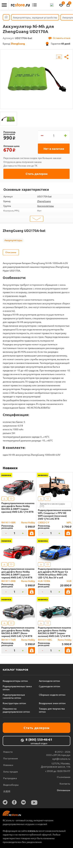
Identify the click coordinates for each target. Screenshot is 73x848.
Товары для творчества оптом (52, 710)
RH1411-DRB (8, 581)
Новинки (10, 468)
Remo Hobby (28, 522)
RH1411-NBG (45, 639)
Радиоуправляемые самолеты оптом (14, 696)
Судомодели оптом (49, 686)
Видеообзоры (11, 784)
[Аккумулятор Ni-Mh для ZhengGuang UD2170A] (8, 118)
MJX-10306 (44, 581)
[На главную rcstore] (20, 5)
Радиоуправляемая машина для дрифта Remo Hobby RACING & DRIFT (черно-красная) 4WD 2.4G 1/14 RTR (17, 507)
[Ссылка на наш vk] (23, 802)
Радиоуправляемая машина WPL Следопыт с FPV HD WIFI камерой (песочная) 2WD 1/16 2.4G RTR (54, 514)
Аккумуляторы (45, 205)
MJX (69, 581)
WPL (69, 522)
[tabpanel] (36, 76)
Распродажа (10, 778)
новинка (6, 474)
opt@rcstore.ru (61, 758)
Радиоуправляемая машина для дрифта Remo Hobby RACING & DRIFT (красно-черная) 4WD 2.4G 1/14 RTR (17, 573)
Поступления (10, 758)
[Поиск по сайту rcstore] (51, 5)
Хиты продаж (10, 771)
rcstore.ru (33, 830)
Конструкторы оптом (14, 703)
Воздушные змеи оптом (52, 703)
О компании (63, 776)
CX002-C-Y (43, 522)
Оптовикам (63, 790)
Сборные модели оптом (52, 694)
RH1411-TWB (8, 639)
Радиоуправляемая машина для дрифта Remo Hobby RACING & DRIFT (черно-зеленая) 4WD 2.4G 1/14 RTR (54, 631)
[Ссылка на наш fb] (14, 802)
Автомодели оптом (49, 680)
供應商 (6, 791)
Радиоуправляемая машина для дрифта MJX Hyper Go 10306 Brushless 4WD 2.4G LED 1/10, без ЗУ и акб (54, 573)
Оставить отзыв (61, 37)
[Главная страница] (6, 17)
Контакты (65, 783)
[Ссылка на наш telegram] (5, 802)
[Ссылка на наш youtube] (34, 802)
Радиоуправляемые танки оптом (17, 688)
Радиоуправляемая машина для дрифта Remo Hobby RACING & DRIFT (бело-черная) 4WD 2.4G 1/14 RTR (17, 631)
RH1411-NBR (8, 522)
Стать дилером (37, 174)
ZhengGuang (44, 201)
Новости (8, 751)
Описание (10, 252)
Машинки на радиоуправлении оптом (16, 710)
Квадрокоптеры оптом (15, 680)
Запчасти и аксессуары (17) (52, 504)
